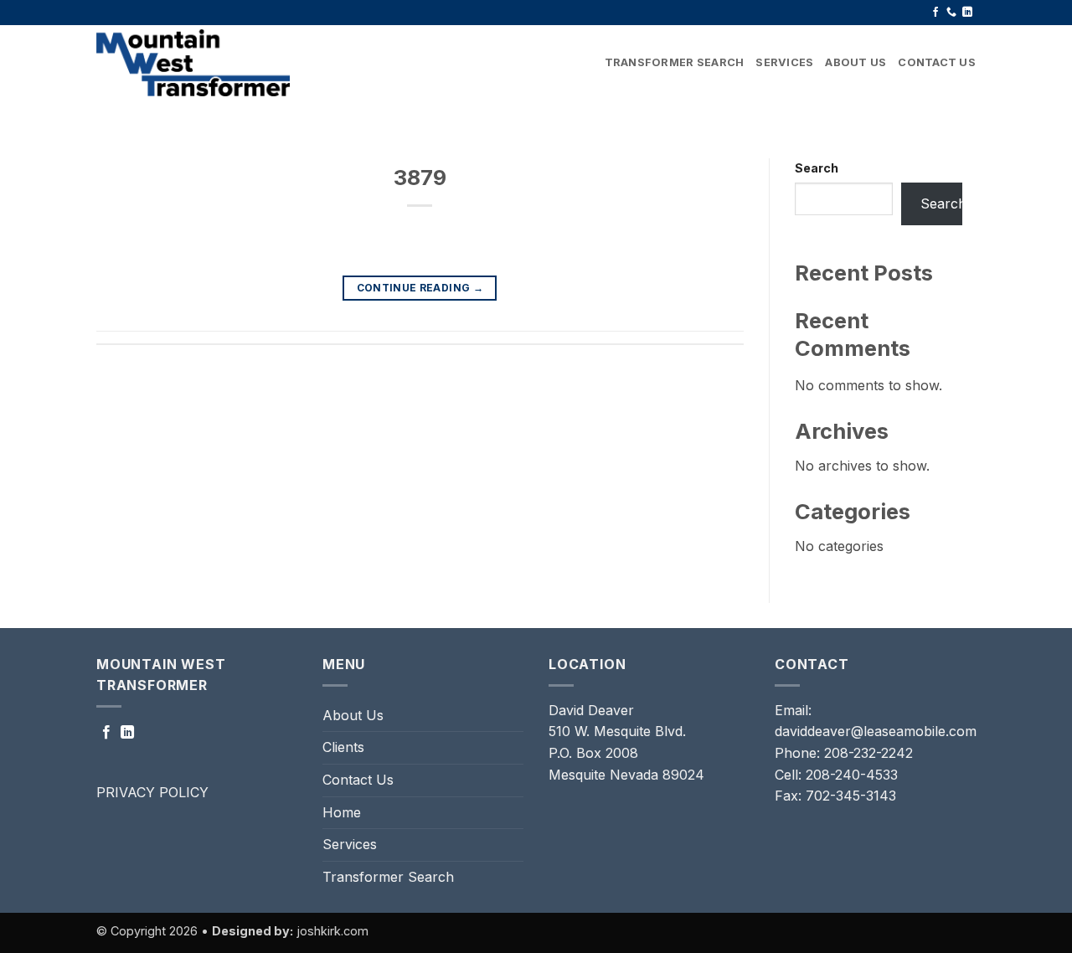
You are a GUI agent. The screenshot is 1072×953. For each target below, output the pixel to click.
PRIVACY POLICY (152, 792)
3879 (420, 177)
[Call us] (951, 12)
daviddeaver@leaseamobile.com (876, 731)
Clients (343, 747)
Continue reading (420, 287)
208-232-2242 (868, 752)
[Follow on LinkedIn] (967, 12)
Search (816, 168)
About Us (855, 62)
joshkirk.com (332, 931)
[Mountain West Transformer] (197, 62)
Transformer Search (675, 62)
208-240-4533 (852, 774)
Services (784, 62)
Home (341, 812)
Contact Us (937, 62)
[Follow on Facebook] (935, 12)
